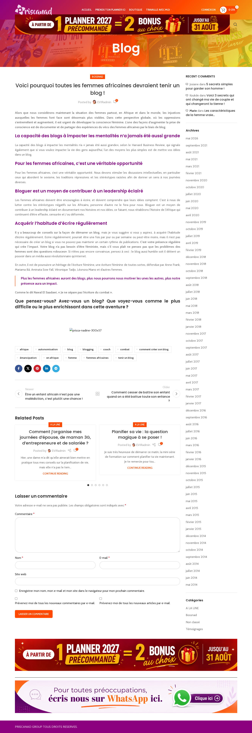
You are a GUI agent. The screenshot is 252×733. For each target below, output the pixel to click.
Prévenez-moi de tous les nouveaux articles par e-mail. (134, 603)
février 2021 (193, 173)
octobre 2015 (194, 480)
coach (106, 349)
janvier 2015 (193, 529)
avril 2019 (192, 243)
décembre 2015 (196, 466)
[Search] (235, 24)
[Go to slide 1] (88, 485)
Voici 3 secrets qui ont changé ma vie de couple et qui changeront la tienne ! (210, 99)
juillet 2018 (193, 292)
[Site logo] (33, 9)
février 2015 (193, 522)
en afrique (52, 357)
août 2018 (192, 285)
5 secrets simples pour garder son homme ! (209, 86)
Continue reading (55, 473)
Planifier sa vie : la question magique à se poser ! (140, 434)
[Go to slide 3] (96, 485)
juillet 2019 (193, 236)
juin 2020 (192, 201)
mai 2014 (191, 584)
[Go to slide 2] (92, 485)
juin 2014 (191, 577)
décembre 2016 (196, 410)
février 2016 (193, 452)
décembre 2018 (196, 257)
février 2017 (193, 396)
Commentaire (25, 514)
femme (72, 357)
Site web (20, 574)
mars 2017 (192, 389)
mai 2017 (191, 375)
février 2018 (193, 319)
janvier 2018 (193, 326)
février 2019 (193, 250)
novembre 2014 (196, 543)
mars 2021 (192, 166)
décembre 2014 (196, 536)
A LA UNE (55, 424)
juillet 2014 (193, 571)
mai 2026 (192, 138)
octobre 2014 (194, 550)
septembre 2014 (196, 557)
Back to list (97, 393)
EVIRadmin (104, 102)
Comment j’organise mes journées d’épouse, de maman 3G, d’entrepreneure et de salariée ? (55, 437)
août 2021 (192, 152)
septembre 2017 (196, 347)
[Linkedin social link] (46, 368)
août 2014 (192, 564)
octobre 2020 (195, 187)
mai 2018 (191, 306)
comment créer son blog (153, 349)
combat (124, 349)
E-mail (104, 558)
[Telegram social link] (56, 368)
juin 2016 (191, 438)
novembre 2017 (196, 333)
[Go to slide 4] (99, 485)
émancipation (28, 357)
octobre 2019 (194, 229)
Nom (19, 558)
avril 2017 (192, 382)
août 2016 (192, 424)
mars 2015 (192, 515)
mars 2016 (192, 445)
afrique (24, 349)
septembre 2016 (196, 417)
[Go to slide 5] (103, 485)
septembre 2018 (196, 278)
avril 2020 (192, 215)
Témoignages (194, 629)
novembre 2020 (196, 180)
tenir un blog (126, 357)
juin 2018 (191, 298)
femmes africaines (97, 357)
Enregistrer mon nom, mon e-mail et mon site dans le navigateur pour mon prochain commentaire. (82, 591)
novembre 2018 (196, 264)
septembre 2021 (196, 145)
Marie (193, 110)
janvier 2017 (193, 403)
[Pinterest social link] (37, 368)
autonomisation (48, 349)
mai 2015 (191, 501)
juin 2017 (191, 368)
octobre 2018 (194, 271)
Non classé (193, 622)
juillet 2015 (193, 487)
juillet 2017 (193, 361)
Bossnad (97, 76)
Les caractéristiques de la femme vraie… (210, 113)
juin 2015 (191, 494)
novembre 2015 (196, 473)
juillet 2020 (193, 194)
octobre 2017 (194, 340)
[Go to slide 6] (107, 485)
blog (70, 349)
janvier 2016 (193, 459)
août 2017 (192, 354)
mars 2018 (192, 312)
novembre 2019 (196, 222)
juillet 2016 (193, 431)
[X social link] (28, 368)
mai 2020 (192, 208)
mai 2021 (191, 159)
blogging (88, 349)
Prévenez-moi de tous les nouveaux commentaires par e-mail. (55, 603)
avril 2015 (192, 508)
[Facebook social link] (18, 368)
